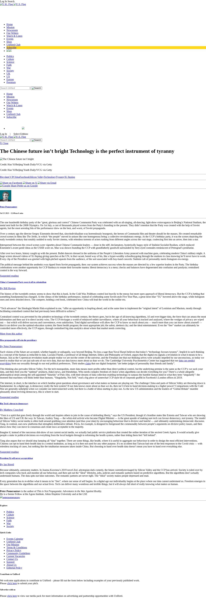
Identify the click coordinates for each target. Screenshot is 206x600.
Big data (4, 177)
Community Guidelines (18, 553)
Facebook (25, 177)
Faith (9, 65)
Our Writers (12, 33)
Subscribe (11, 47)
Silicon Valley (37, 177)
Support (10, 562)
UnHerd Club (13, 44)
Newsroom (12, 30)
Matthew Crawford (11, 409)
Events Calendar (14, 538)
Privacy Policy (13, 550)
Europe (10, 79)
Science (10, 62)
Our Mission (12, 544)
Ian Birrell (7, 464)
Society (10, 70)
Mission (10, 27)
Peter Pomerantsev (8, 207)
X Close (4, 143)
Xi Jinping (69, 177)
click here (12, 583)
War (8, 67)
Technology (50, 177)
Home (9, 24)
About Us (11, 564)
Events (9, 38)
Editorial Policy (14, 567)
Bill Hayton (8, 288)
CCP (11, 177)
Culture (10, 59)
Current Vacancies (15, 556)
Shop (9, 41)
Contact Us (12, 559)
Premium (11, 82)
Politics (10, 56)
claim (88, 363)
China (17, 177)
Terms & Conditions (16, 547)
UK (8, 73)
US (8, 76)
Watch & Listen (14, 36)
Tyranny (60, 177)
